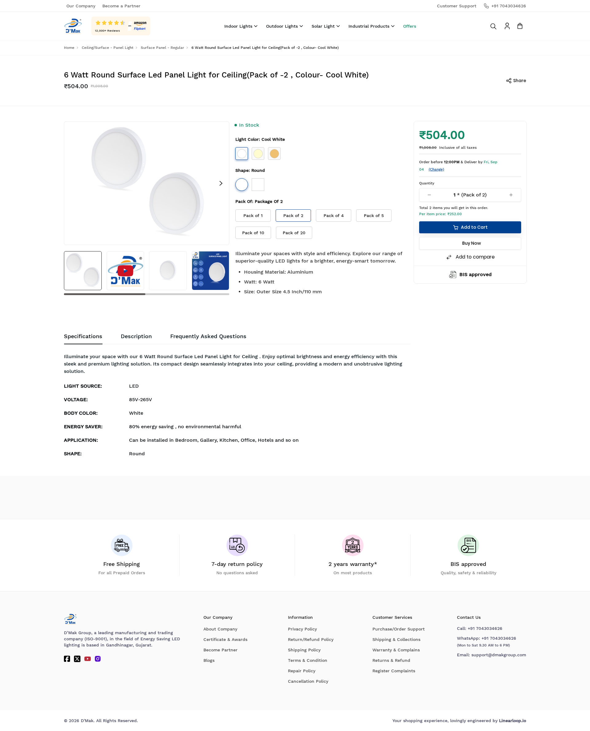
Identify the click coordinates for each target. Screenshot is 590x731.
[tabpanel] (237, 406)
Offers (409, 26)
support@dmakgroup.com (498, 654)
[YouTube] (87, 658)
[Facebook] (67, 659)
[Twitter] (77, 658)
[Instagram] (98, 659)
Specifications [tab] (83, 336)
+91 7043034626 (485, 628)
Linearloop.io (512, 720)
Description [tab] (136, 336)
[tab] (208, 336)
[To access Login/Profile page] (507, 26)
